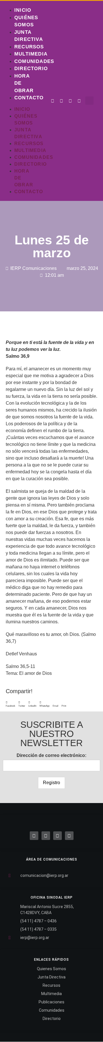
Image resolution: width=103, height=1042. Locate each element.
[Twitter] (61, 101)
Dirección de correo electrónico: (51, 755)
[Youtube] (79, 101)
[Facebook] (34, 835)
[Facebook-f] (52, 101)
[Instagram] (70, 101)
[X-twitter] (45, 835)
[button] (89, 100)
